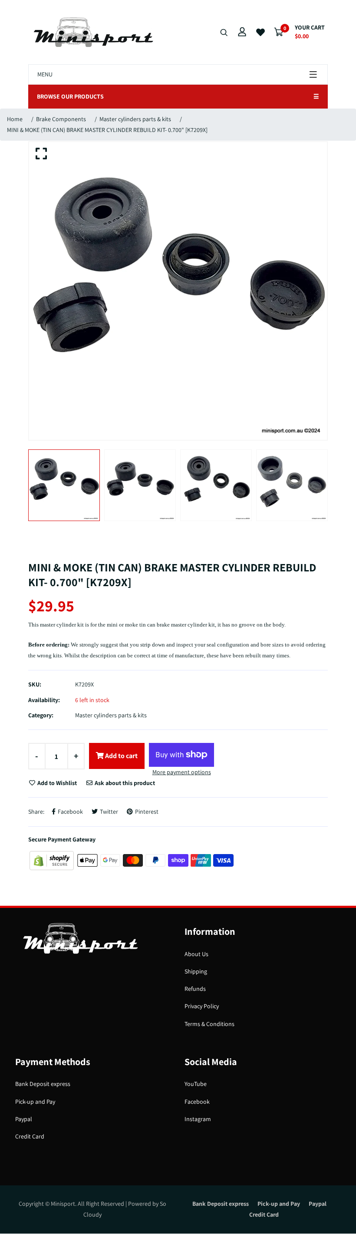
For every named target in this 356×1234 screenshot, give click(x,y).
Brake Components (61, 119)
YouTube (196, 1084)
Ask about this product (124, 783)
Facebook (197, 1101)
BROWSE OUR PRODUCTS (178, 96)
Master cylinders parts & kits (135, 119)
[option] (178, 291)
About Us (196, 954)
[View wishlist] (260, 32)
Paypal (23, 1119)
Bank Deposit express (42, 1084)
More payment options (181, 772)
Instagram (198, 1119)
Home (15, 119)
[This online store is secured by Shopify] (52, 860)
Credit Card (29, 1136)
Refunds (195, 989)
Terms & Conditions (209, 1024)
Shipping (196, 971)
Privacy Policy (202, 1006)
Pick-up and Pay (35, 1101)
